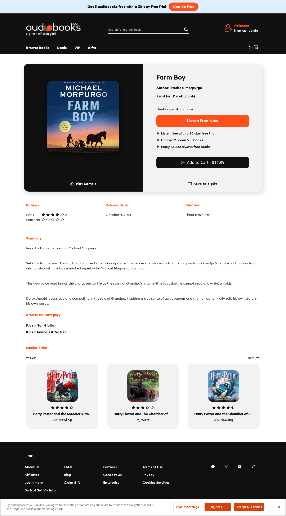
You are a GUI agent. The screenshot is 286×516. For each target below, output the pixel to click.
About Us (31, 467)
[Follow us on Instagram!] (226, 479)
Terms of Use (153, 467)
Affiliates (31, 475)
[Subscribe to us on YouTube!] (239, 479)
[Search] (186, 29)
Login (253, 30)
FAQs (68, 467)
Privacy (148, 475)
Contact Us (112, 475)
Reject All (217, 507)
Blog (67, 475)
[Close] (279, 506)
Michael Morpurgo (186, 88)
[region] (143, 507)
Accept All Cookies (249, 507)
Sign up (240, 30)
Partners (110, 467)
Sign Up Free (183, 6)
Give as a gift (205, 184)
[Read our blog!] (253, 479)
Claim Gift (72, 482)
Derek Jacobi (184, 96)
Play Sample (86, 184)
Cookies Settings (156, 482)
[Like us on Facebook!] (213, 479)
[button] (31, 357)
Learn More (33, 482)
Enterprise (111, 482)
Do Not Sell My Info (40, 490)
